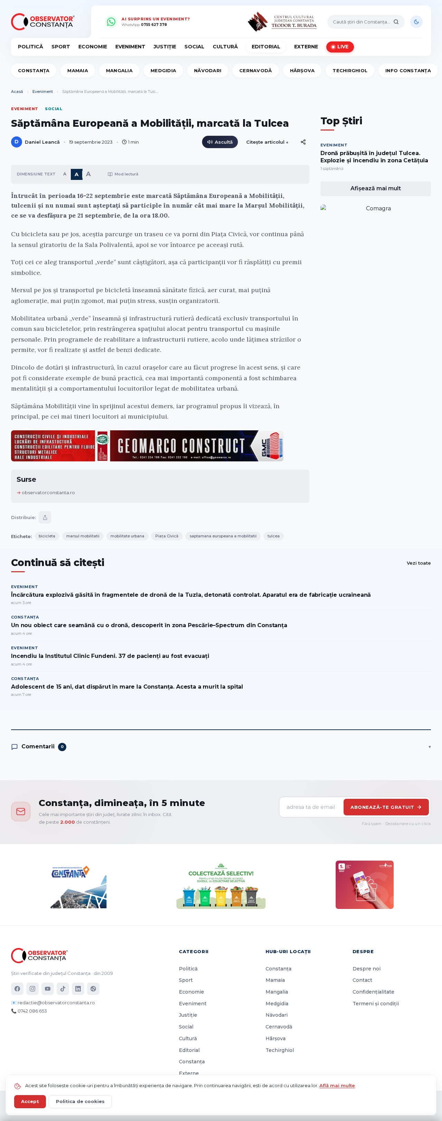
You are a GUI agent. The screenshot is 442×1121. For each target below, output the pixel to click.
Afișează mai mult (375, 188)
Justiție (165, 47)
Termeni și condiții (376, 1003)
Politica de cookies (80, 1101)
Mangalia (119, 70)
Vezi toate (419, 563)
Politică (30, 47)
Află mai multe (337, 1085)
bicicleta (47, 536)
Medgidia (163, 70)
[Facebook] (17, 989)
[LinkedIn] (78, 989)
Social (194, 47)
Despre (363, 951)
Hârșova (302, 70)
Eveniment (130, 47)
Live (342, 47)
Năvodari (207, 70)
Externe (306, 47)
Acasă (17, 91)
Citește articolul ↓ (267, 142)
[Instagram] (32, 989)
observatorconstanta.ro (48, 492)
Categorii (194, 951)
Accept (30, 1101)
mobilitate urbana (127, 536)
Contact (362, 980)
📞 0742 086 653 (29, 1011)
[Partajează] (45, 517)
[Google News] (93, 989)
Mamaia (77, 70)
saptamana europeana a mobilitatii (223, 536)
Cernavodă (255, 70)
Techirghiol (350, 70)
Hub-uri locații (288, 951)
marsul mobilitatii (82, 536)
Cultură (225, 47)
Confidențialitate (373, 992)
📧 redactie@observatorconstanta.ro (53, 1002)
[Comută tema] (416, 22)
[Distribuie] (303, 142)
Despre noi (367, 969)
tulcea (274, 536)
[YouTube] (47, 989)
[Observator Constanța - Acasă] (44, 22)
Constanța (33, 70)
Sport (60, 47)
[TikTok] (63, 989)
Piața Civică (167, 536)
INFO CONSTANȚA (408, 70)
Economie (92, 47)
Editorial (266, 47)
